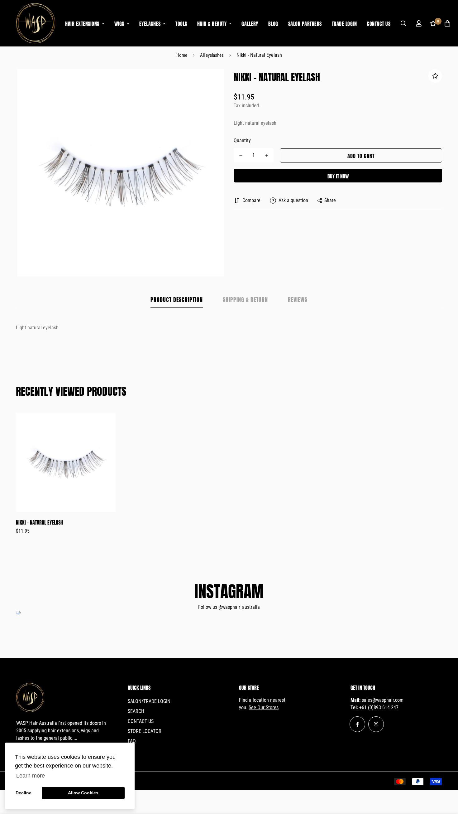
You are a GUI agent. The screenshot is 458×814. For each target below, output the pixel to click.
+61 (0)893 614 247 (378, 707)
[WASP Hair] (35, 23)
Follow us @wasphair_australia (229, 607)
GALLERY (249, 23)
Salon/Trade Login (149, 701)
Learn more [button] (30, 776)
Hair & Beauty (212, 23)
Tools (181, 23)
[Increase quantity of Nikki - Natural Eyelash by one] (266, 155)
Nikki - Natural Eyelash (39, 522)
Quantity (242, 140)
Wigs (119, 23)
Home (181, 55)
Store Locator (144, 731)
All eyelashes (212, 55)
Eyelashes (150, 23)
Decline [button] (23, 792)
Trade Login (344, 23)
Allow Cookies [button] (83, 792)
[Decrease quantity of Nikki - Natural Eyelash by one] (240, 155)
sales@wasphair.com (382, 700)
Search (136, 711)
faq (132, 741)
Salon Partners (305, 23)
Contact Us (378, 23)
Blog (273, 23)
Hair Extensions (82, 23)
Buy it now (338, 176)
